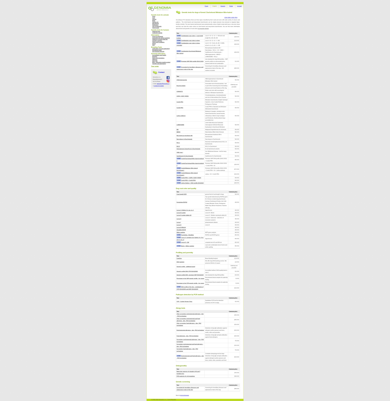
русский (239, 6)
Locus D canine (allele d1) (184, 215)
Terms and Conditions (158, 42)
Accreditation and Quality (159, 55)
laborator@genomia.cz (163, 83)
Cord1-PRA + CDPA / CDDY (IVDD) (191, 177)
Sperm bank (155, 28)
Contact (161, 72)
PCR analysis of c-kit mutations (186, 376)
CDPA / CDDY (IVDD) (183, 96)
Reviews (154, 56)
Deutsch (223, 6)
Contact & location (159, 86)
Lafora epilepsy (181, 115)
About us (154, 59)
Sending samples (157, 41)
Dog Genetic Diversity (158, 51)
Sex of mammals (156, 26)
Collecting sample (157, 33)
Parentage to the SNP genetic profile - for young (190, 278)
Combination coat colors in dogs (190, 40)
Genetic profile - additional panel (186, 266)
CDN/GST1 (180, 91)
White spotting (181, 232)
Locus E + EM (185, 242)
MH (178, 129)
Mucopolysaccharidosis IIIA (185, 135)
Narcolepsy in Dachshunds (184, 139)
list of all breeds (184, 395)
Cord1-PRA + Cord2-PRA (188, 180)
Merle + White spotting (187, 246)
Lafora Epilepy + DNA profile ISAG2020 (192, 183)
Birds (153, 20)
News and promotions (158, 58)
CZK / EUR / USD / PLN (230, 17)
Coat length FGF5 (182, 194)
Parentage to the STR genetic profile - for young (190, 283)
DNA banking (180, 262)
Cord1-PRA (180, 102)
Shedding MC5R (181, 230)
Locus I (179, 222)
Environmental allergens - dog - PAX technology (190, 330)
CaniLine (179, 258)
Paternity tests (156, 31)
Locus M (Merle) (181, 227)
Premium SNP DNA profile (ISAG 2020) (192, 61)
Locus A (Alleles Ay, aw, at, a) (185, 210)
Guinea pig (155, 22)
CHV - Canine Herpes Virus (184, 301)
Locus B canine (181, 212)
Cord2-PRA (180, 107)
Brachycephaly (181, 85)
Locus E (179, 219)
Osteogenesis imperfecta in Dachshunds (188, 149)
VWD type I (180, 152)
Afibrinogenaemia (182, 80)
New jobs (155, 61)
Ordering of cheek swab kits (160, 39)
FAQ (153, 45)
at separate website (203, 28)
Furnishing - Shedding (187, 235)
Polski (231, 6)
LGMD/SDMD (180, 125)
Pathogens (155, 25)
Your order (155, 66)
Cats (153, 18)
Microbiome (155, 23)
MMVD (178, 132)
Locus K (179, 225)
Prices (154, 43)
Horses (154, 19)
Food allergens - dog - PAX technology (187, 336)
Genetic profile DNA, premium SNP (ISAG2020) (190, 275)
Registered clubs (157, 50)
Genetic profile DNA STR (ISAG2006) (187, 271)
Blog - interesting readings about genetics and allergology (161, 63)
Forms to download (157, 36)
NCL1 (178, 142)
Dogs (153, 16)
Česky (206, 6)
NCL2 (178, 146)
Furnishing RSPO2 (182, 202)
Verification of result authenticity (161, 48)
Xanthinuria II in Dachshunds (185, 156)
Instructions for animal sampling (161, 38)
